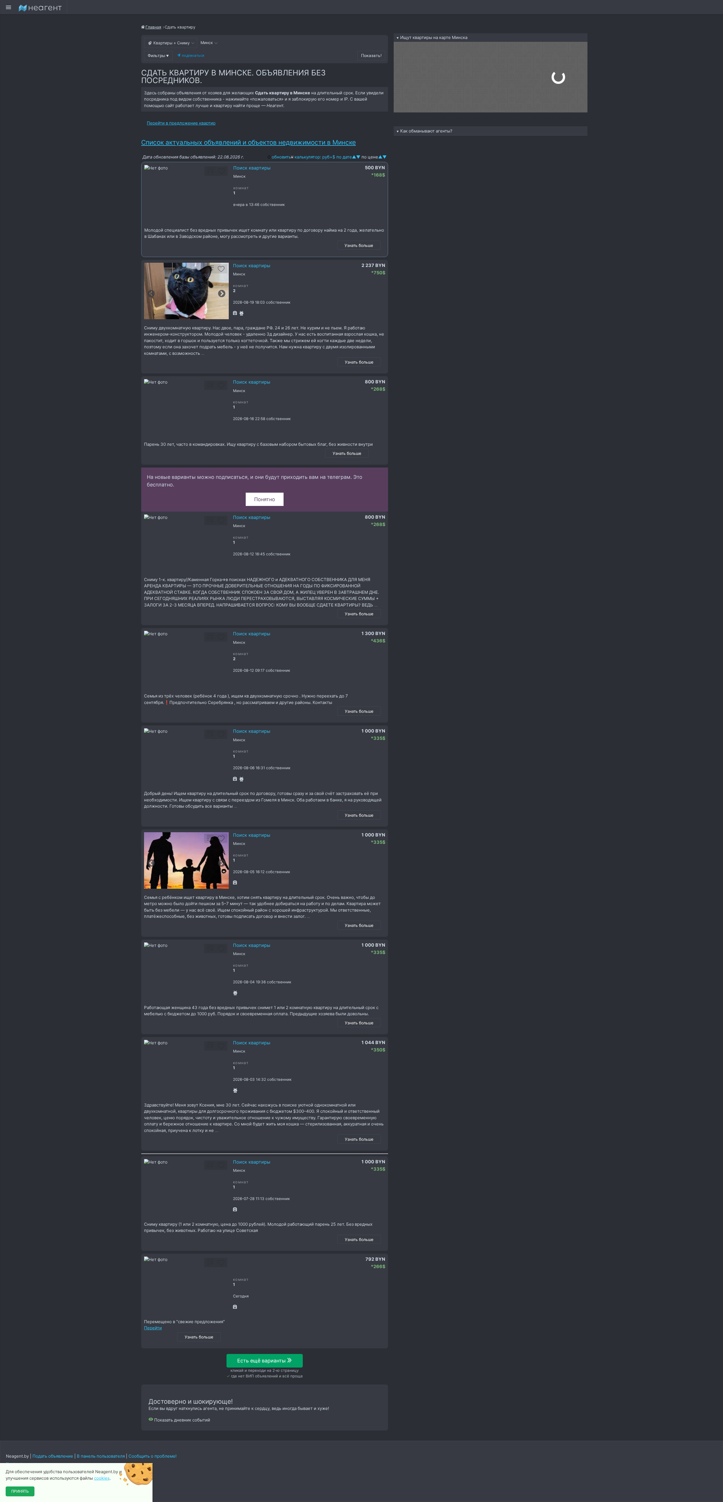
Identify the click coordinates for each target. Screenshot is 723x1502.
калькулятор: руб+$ (315, 157)
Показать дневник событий (181, 1420)
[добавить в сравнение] (210, 173)
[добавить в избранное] (221, 173)
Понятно (264, 499)
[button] (158, 55)
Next (221, 294)
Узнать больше (359, 245)
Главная (153, 27)
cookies (102, 1478)
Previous (151, 294)
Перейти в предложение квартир (181, 123)
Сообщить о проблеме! (153, 1456)
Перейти (153, 1328)
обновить (281, 157)
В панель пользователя (101, 1456)
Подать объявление (52, 1456)
